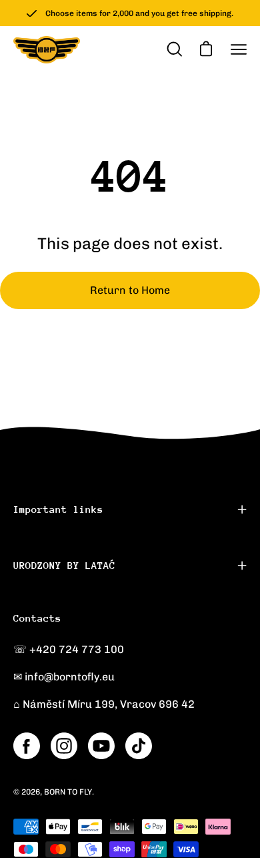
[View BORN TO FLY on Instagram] (64, 745)
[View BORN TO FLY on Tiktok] (138, 745)
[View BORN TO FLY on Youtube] (101, 745)
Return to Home (130, 290)
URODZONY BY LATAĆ (64, 565)
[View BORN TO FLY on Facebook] (26, 745)
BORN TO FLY (68, 792)
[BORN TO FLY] (46, 49)
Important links (58, 509)
